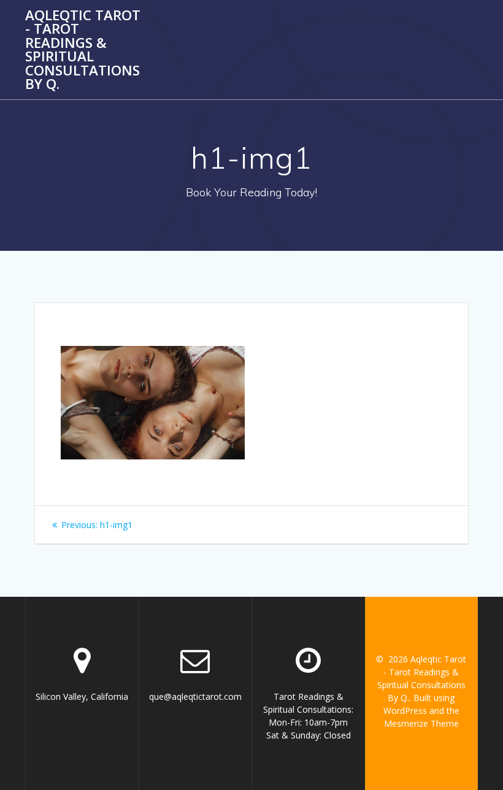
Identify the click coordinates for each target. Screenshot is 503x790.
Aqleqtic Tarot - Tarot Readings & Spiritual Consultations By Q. (82, 50)
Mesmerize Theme (421, 723)
